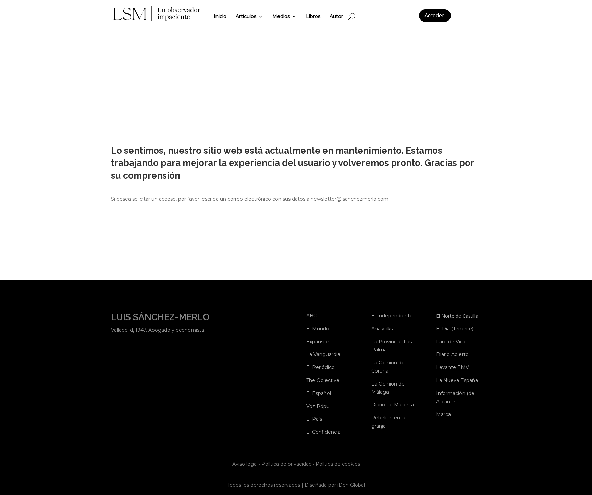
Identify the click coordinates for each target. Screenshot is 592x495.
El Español (318, 393)
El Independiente (392, 316)
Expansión (318, 342)
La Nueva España (457, 380)
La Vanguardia (323, 354)
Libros (313, 16)
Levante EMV (452, 367)
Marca (443, 414)
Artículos (246, 16)
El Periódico (320, 367)
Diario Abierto (452, 354)
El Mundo (317, 329)
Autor (336, 16)
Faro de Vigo (451, 342)
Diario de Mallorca (392, 405)
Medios (281, 16)
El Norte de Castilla (457, 316)
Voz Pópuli (319, 406)
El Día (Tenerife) (454, 329)
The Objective (323, 380)
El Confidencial (324, 432)
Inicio (220, 16)
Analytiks (382, 329)
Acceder (434, 15)
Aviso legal (245, 464)
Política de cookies (338, 464)
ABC (311, 316)
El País (314, 419)
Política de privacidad (286, 464)
